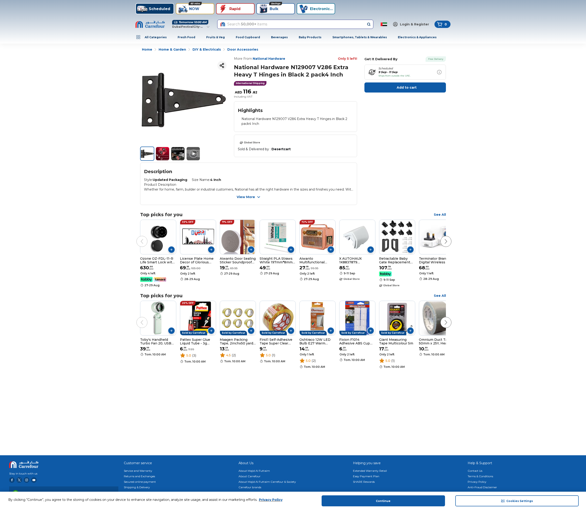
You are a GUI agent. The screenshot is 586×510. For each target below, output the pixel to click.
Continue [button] (383, 501)
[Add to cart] (171, 249)
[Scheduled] (439, 72)
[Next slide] (441, 237)
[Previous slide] (137, 237)
